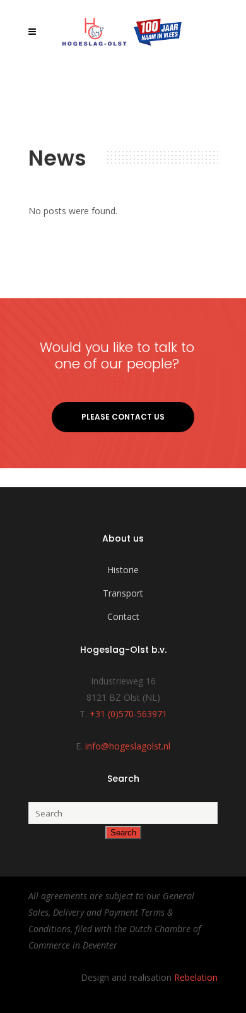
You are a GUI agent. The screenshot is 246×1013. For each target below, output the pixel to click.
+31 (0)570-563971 (128, 714)
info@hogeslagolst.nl (127, 746)
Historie (123, 570)
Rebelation (196, 977)
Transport (123, 593)
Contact (123, 616)
